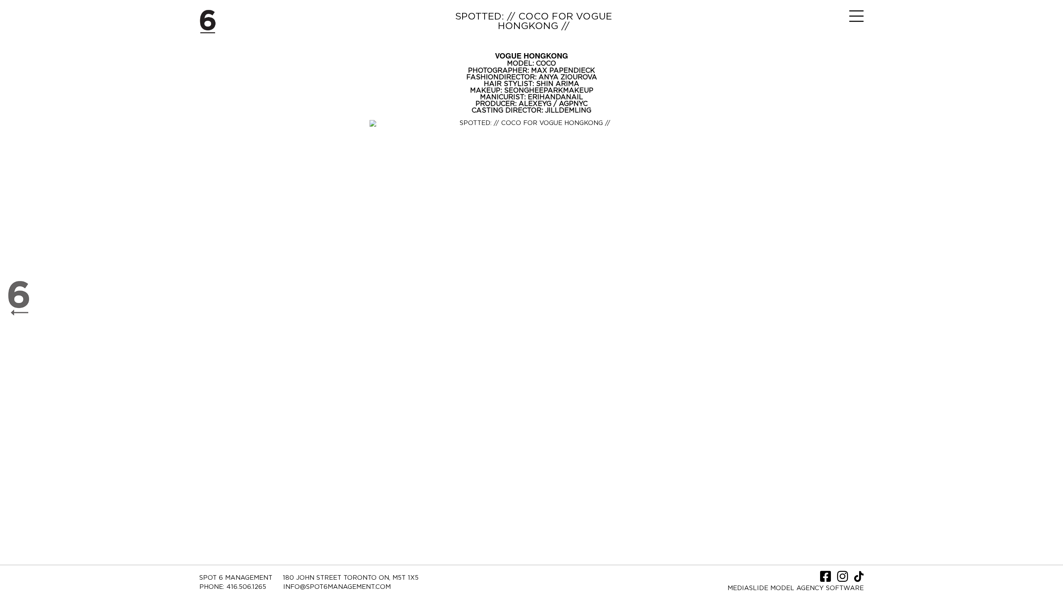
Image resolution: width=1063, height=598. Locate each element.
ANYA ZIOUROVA (568, 77)
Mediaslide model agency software (795, 588)
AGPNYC (573, 103)
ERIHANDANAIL (555, 97)
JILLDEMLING (568, 110)
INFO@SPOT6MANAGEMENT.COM (337, 587)
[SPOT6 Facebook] (826, 579)
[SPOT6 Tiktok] (859, 579)
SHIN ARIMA (557, 84)
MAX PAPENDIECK (563, 70)
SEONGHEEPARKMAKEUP (548, 90)
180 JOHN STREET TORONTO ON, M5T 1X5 (351, 578)
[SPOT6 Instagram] (843, 579)
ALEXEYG (536, 103)
